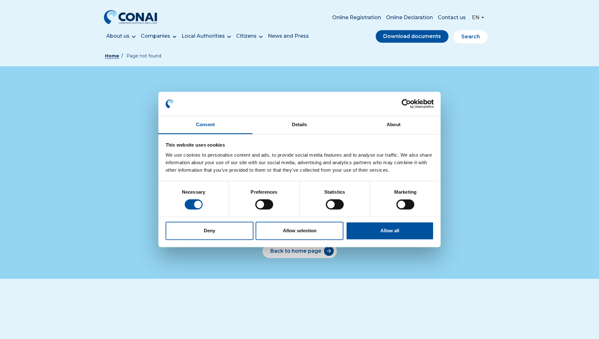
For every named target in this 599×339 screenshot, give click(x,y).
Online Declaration (409, 17)
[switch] (264, 205)
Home (112, 56)
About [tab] (393, 124)
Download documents (412, 36)
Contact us (452, 17)
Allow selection (299, 230)
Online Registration (356, 17)
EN (476, 17)
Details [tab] (299, 124)
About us (118, 36)
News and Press (288, 36)
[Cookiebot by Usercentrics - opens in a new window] (406, 104)
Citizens (246, 36)
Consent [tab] (205, 124)
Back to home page (295, 251)
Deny (209, 230)
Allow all (389, 230)
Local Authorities (203, 36)
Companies (155, 36)
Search (470, 37)
